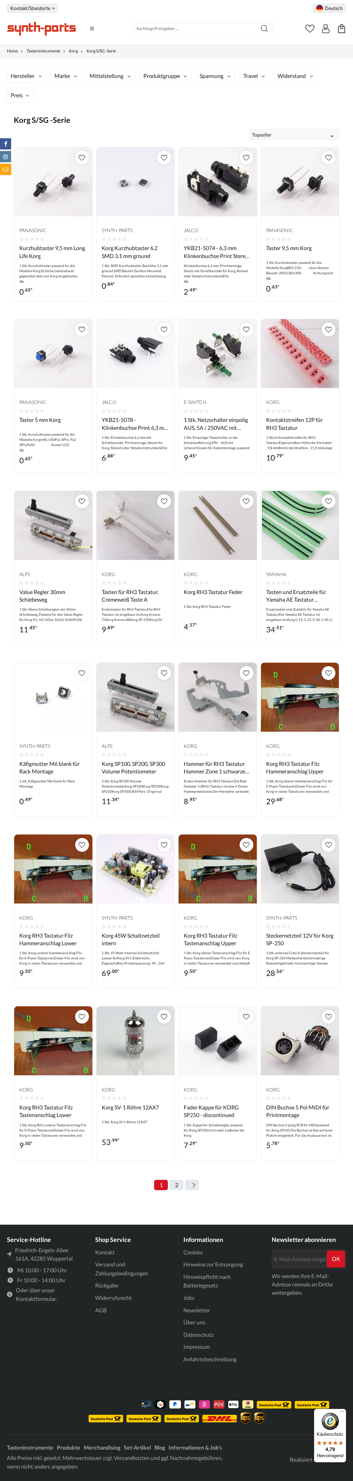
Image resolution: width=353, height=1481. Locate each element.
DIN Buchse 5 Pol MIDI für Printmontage (297, 1111)
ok (336, 1258)
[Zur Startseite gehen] (41, 29)
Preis (17, 95)
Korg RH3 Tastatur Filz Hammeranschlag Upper (295, 767)
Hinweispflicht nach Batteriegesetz (207, 1281)
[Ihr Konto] (325, 28)
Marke (62, 75)
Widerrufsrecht (113, 1297)
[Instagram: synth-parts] (5, 156)
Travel (250, 75)
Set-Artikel (137, 1447)
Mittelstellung (106, 75)
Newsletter (196, 1310)
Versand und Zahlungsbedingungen (121, 1268)
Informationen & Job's (195, 1447)
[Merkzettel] (309, 28)
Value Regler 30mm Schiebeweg (42, 596)
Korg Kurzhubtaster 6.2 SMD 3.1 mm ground (130, 252)
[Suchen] (264, 29)
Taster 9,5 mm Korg (289, 248)
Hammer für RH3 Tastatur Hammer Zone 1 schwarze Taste (214, 768)
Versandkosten (132, 1457)
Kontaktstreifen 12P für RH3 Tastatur (294, 423)
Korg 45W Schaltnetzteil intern (131, 939)
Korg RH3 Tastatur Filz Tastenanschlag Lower (46, 1111)
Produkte (68, 1447)
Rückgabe (106, 1285)
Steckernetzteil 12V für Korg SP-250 (299, 939)
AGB (101, 1310)
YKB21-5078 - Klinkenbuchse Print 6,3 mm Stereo (135, 424)
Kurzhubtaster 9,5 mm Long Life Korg (52, 252)
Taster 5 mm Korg (40, 419)
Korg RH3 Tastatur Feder (213, 592)
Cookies (193, 1252)
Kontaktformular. (36, 1298)
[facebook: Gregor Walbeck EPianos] (5, 143)
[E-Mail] (5, 169)
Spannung (211, 75)
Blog (159, 1447)
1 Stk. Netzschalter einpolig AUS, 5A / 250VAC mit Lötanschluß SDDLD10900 (216, 424)
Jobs (188, 1297)
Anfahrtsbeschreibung (209, 1359)
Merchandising (102, 1447)
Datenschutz (198, 1334)
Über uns (194, 1322)
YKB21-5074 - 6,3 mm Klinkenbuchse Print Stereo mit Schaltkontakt (216, 252)
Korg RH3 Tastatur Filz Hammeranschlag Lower (48, 939)
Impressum (196, 1346)
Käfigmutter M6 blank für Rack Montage (49, 767)
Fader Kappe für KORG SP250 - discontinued (211, 1111)
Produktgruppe (161, 75)
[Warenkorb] (341, 28)
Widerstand (292, 75)
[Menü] (92, 28)
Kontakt (105, 1252)
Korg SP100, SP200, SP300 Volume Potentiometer (133, 767)
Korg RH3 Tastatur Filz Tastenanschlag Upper (210, 939)
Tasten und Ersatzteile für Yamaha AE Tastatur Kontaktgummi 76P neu (296, 596)
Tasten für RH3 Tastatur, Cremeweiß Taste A (130, 596)
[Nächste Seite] (192, 1185)
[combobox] (195, 29)
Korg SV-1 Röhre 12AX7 (130, 1107)
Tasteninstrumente (30, 1447)
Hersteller (22, 75)
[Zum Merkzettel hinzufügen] (82, 158)
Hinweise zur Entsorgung (213, 1264)
